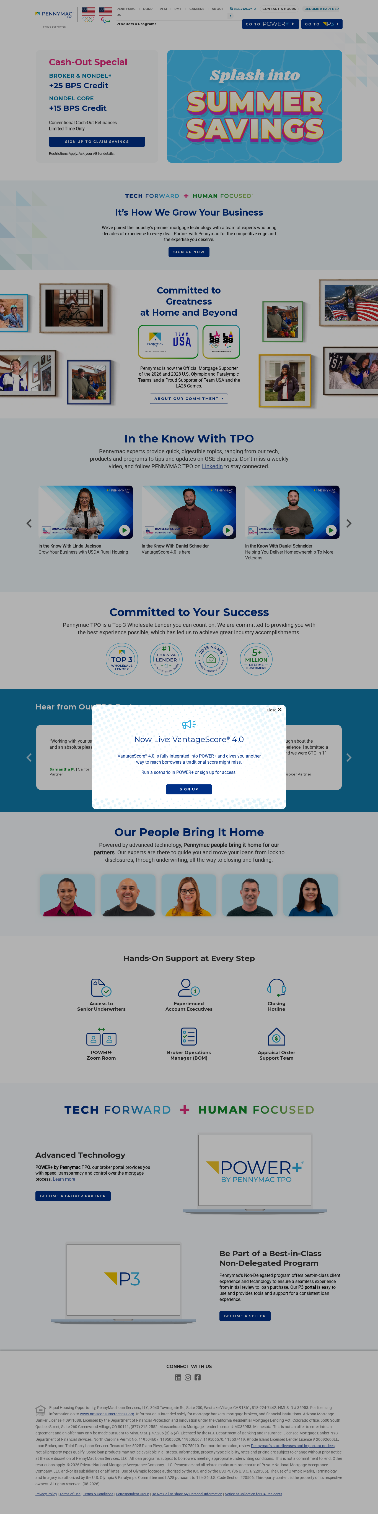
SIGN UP (189, 789)
